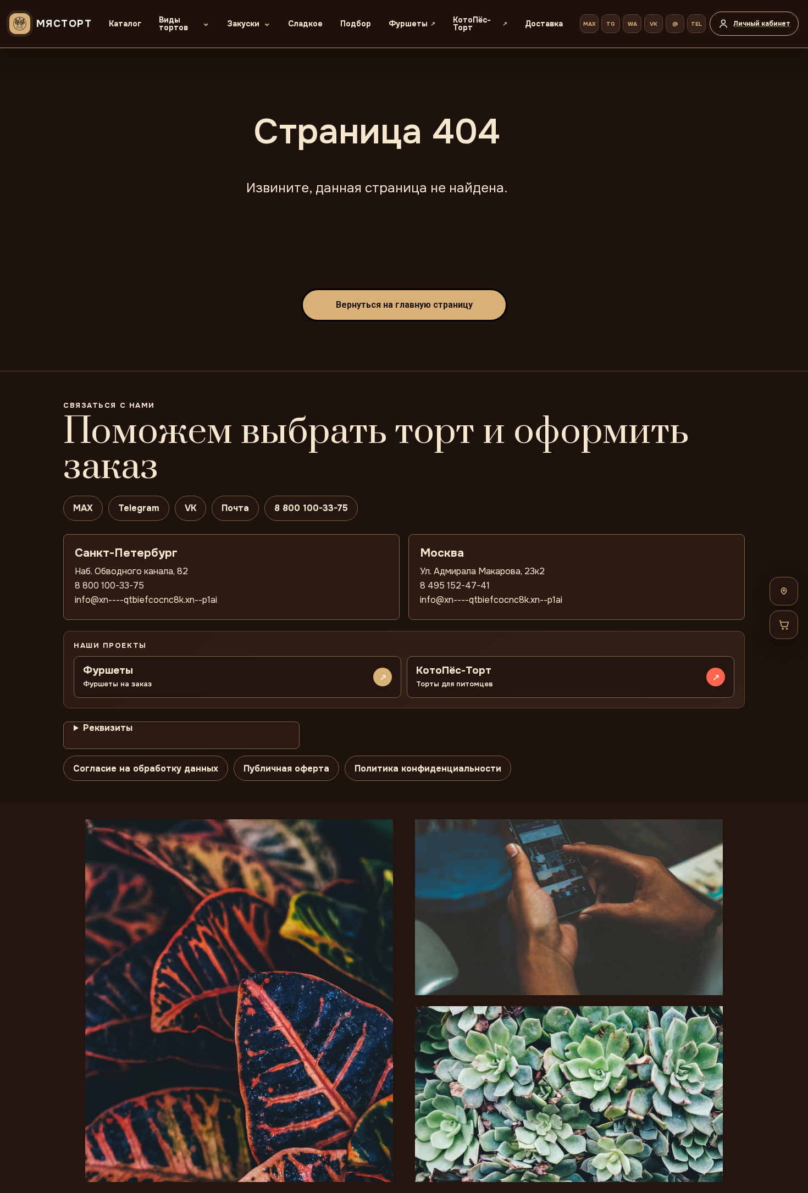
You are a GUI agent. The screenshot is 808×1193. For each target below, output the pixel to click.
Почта (235, 508)
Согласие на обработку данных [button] (145, 768)
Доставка (544, 24)
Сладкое (305, 24)
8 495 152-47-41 (455, 585)
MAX (589, 23)
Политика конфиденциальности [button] (428, 768)
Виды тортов (173, 23)
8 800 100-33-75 (311, 508)
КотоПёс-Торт (472, 23)
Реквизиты (107, 728)
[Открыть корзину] (784, 624)
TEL (696, 23)
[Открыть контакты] (784, 590)
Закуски (243, 24)
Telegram (138, 508)
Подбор (355, 24)
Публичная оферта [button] (286, 768)
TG (610, 23)
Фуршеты (408, 24)
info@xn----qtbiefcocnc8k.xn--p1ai (146, 600)
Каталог (125, 24)
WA (632, 23)
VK (653, 23)
